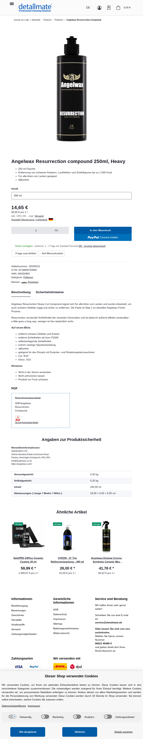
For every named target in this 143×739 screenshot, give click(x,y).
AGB (55, 609)
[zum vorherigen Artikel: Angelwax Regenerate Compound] (121, 20)
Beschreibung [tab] (21, 292)
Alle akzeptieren (27, 732)
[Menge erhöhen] (64, 230)
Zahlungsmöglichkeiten (24, 634)
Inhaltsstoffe (18, 624)
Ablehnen (80, 732)
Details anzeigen (123, 731)
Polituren (28, 277)
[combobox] (71, 195)
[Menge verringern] (15, 230)
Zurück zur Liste (21, 20)
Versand (39, 216)
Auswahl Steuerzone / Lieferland (29, 219)
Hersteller (16, 619)
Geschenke (17, 615)
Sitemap (57, 623)
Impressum (59, 619)
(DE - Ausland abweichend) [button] (92, 246)
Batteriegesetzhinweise (66, 628)
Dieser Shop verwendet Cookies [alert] (71, 676)
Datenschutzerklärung (14, 705)
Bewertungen (18, 610)
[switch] (12, 717)
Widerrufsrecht (61, 633)
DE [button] (88, 7)
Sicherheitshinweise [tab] (50, 292)
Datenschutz (60, 614)
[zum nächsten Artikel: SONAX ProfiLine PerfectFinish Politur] (128, 20)
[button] (80, 7)
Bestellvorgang (19, 605)
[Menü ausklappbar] (12, 2)
